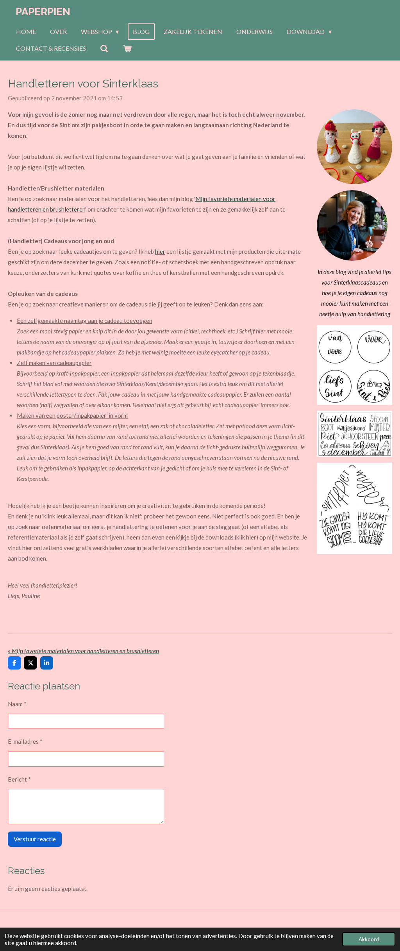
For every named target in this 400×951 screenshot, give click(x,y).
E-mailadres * (25, 741)
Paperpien (43, 12)
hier (160, 251)
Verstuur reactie (35, 838)
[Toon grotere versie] (354, 365)
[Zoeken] (104, 48)
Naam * (17, 703)
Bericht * (19, 779)
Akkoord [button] (369, 939)
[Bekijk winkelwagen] (127, 48)
